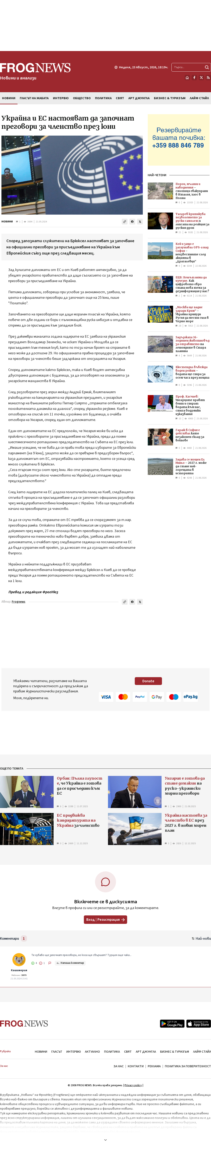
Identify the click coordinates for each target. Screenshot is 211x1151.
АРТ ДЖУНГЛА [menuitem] (139, 98)
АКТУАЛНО (92, 1051)
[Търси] (207, 67)
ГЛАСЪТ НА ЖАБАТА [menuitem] (34, 98)
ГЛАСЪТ (56, 1051)
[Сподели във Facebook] (132, 221)
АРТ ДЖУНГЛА (146, 1051)
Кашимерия (19, 970)
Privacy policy (133, 1085)
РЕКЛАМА (154, 1066)
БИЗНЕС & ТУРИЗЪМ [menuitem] (169, 98)
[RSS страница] (208, 77)
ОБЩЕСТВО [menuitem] (82, 98)
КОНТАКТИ (136, 1066)
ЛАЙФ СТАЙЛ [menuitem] (199, 98)
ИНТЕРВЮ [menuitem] (61, 98)
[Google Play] (172, 1024)
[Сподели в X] (140, 221)
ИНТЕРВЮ (73, 1051)
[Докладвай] (50, 963)
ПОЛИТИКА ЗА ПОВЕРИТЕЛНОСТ (188, 1066)
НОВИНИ (7, 221)
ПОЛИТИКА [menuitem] (103, 98)
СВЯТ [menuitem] (120, 98)
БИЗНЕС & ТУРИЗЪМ (174, 1051)
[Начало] (187, 77)
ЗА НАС (119, 1066)
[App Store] (198, 1024)
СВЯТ (128, 1051)
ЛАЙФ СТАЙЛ (202, 1051)
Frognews (18, 602)
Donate (148, 681)
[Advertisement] (105, 25)
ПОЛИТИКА (112, 1051)
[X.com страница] (201, 77)
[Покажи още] (105, 1139)
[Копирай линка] (125, 221)
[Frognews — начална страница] (24, 1023)
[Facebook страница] (194, 77)
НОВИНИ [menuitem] (8, 98)
